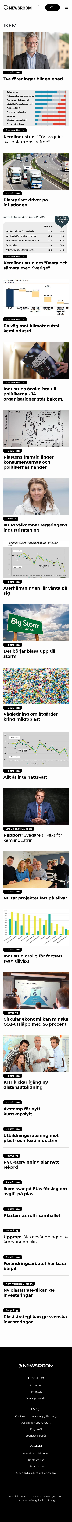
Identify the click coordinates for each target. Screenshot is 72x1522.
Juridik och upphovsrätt (36, 1422)
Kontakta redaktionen (36, 1453)
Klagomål (36, 1429)
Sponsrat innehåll (36, 1435)
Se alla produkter (36, 1398)
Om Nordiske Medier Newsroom (36, 1473)
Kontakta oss (36, 1460)
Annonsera (36, 1391)
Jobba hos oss (36, 1466)
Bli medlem (36, 1385)
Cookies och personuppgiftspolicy (36, 1416)
